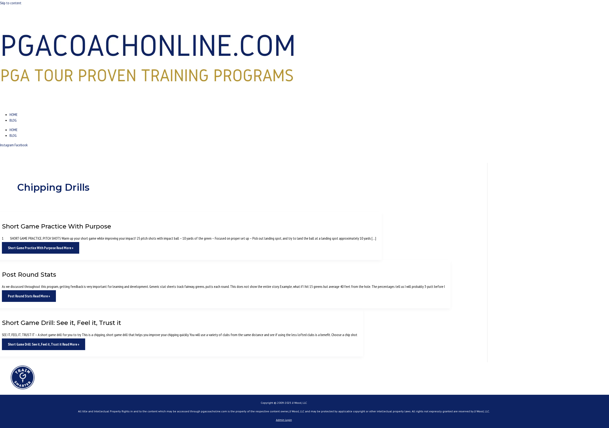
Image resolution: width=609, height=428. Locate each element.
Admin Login (284, 420)
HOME (14, 114)
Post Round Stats (29, 274)
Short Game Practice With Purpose (56, 226)
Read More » (40, 248)
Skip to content (10, 2)
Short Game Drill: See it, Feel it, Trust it (61, 323)
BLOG (13, 120)
